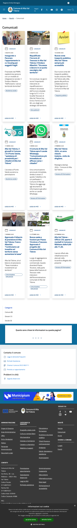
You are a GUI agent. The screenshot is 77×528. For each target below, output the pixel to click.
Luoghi (60, 445)
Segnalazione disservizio (24, 476)
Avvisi (60, 435)
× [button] (74, 505)
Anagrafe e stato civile (27, 430)
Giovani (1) (8, 316)
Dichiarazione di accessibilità (44, 487)
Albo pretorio (43, 475)
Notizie (60, 428)
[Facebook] (41, 9)
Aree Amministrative (8, 432)
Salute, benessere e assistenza (45, 452)
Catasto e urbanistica (27, 444)
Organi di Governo (7, 428)
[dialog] (38, 516)
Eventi (60, 449)
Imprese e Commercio (27, 441)
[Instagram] (56, 9)
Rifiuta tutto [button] (46, 519)
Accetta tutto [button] (31, 520)
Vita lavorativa (25, 437)
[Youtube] (51, 9)
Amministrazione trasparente (45, 469)
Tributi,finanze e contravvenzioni (44, 442)
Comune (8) (9, 312)
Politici (3, 443)
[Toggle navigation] (4, 9)
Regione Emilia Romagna (11, 3)
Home (4, 18)
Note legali (42, 482)
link (58, 515)
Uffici (3, 435)
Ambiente (42, 447)
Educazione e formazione (43, 429)
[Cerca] (73, 9)
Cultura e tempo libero (27, 433)
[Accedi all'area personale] (68, 3)
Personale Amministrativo (6, 448)
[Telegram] (61, 9)
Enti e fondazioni (7, 439)
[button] (38, 524)
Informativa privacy (45, 478)
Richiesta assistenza (27, 485)
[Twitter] (46, 9)
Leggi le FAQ (24, 481)
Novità (11, 18)
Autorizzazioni (44, 457)
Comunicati (12, 49)
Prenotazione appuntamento (25, 469)
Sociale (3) (8, 320)
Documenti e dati (7, 453)
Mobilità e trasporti (26, 448)
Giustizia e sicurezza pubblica (46, 436)
